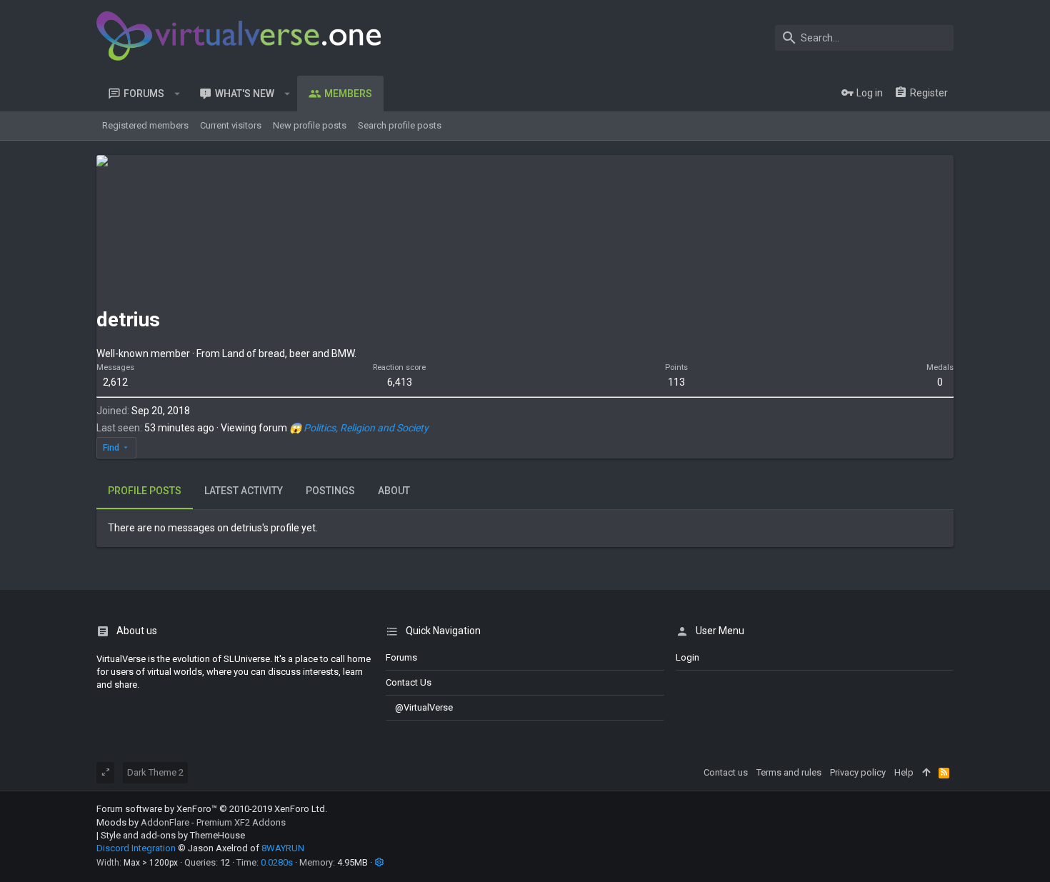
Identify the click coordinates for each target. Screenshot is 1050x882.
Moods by (191, 822)
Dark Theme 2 (155, 772)
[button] (177, 93)
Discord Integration (136, 848)
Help (904, 772)
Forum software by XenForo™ (211, 808)
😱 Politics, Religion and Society (359, 428)
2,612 (115, 382)
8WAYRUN (282, 848)
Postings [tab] (330, 490)
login (687, 657)
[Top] (926, 772)
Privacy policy (858, 772)
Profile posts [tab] (144, 490)
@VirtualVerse (424, 707)
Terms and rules (788, 772)
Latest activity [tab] (243, 490)
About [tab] (394, 490)
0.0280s (277, 862)
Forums (401, 657)
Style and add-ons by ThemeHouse (173, 835)
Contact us (408, 682)
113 (676, 382)
